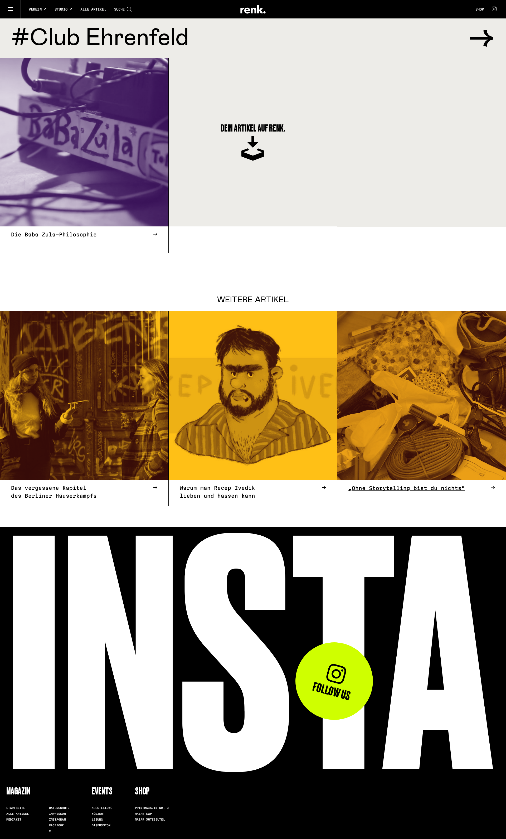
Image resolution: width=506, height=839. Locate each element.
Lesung (97, 819)
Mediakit (13, 819)
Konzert (98, 813)
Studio (62, 9)
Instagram (57, 819)
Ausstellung (102, 807)
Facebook (56, 825)
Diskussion (101, 825)
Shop (479, 9)
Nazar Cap (143, 813)
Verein (36, 9)
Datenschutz (59, 807)
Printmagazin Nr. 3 (152, 807)
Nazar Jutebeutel (150, 819)
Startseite (15, 807)
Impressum (57, 813)
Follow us (331, 691)
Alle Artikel (93, 9)
